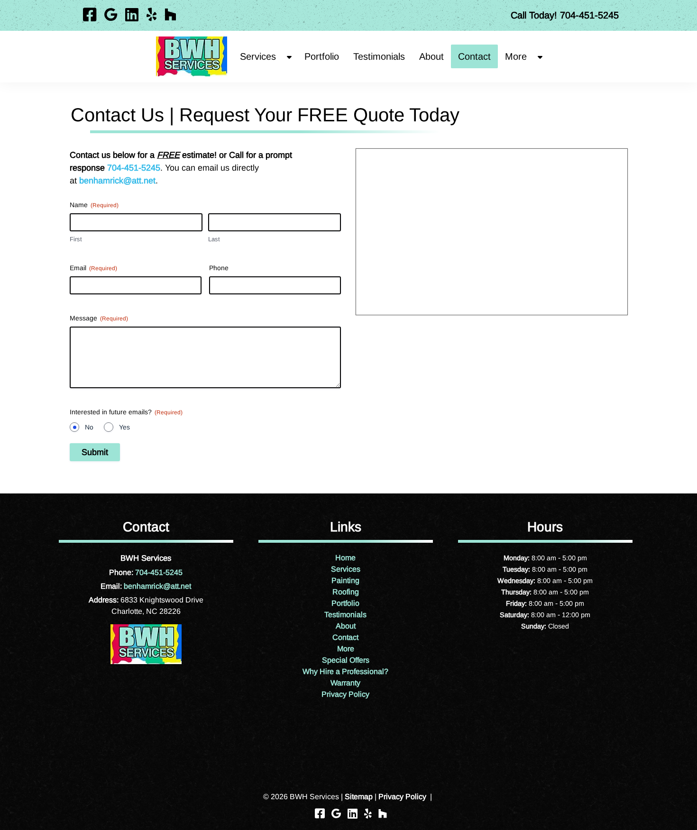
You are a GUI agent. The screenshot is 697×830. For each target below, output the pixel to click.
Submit (95, 452)
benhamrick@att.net (117, 180)
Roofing (345, 592)
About (431, 56)
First (76, 239)
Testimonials (379, 56)
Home (345, 558)
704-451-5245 (133, 168)
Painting (345, 580)
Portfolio (321, 56)
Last (214, 239)
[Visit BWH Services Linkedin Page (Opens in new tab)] (131, 15)
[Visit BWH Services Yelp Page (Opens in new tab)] (151, 15)
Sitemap (359, 797)
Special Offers (345, 660)
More (345, 649)
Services (258, 56)
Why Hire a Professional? (345, 671)
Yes (124, 427)
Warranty (345, 683)
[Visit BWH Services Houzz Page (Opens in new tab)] (170, 15)
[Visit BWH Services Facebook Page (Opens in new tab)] (89, 15)
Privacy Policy (345, 694)
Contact (474, 56)
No (89, 427)
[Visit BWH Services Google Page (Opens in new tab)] (110, 15)
